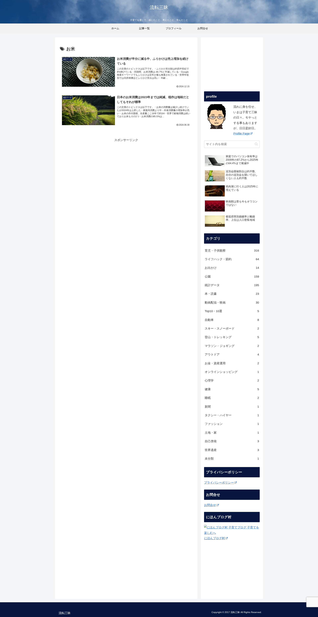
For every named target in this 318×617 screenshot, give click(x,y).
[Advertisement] (126, 166)
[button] (256, 144)
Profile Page (241, 133)
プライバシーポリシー (219, 482)
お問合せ (210, 505)
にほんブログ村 (214, 538)
